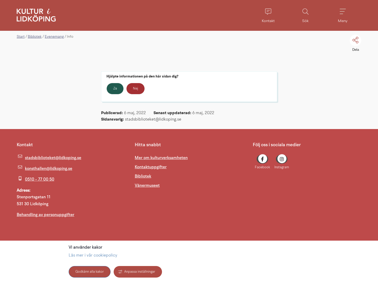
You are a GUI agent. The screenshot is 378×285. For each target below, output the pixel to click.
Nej (135, 88)
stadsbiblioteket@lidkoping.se (53, 158)
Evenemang (54, 36)
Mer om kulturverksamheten (161, 158)
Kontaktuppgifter (151, 167)
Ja (115, 88)
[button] (268, 15)
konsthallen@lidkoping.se (48, 168)
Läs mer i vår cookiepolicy (93, 255)
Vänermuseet (172, 185)
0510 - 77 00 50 (39, 179)
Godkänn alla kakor (89, 271)
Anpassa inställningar (139, 271)
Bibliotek (35, 36)
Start (21, 36)
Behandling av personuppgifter (45, 215)
